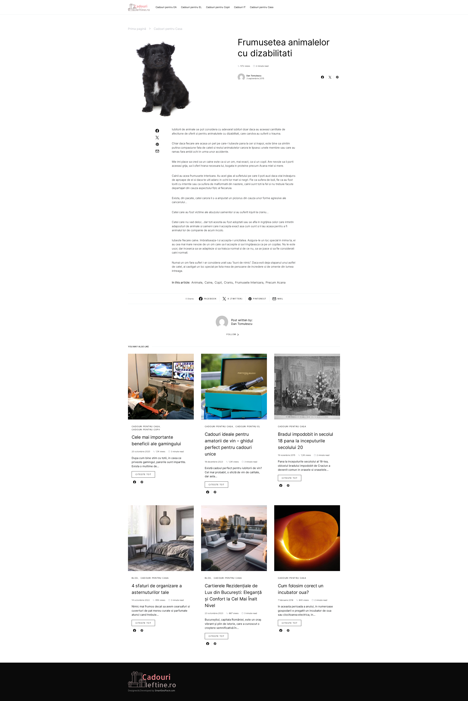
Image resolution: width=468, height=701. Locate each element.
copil (218, 282)
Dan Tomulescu (253, 75)
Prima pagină (137, 29)
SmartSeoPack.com (165, 690)
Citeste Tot (143, 474)
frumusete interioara (249, 282)
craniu (228, 282)
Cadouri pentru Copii (146, 429)
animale (196, 282)
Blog (135, 578)
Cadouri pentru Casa (168, 29)
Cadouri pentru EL (247, 426)
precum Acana (276, 282)
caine (208, 282)
